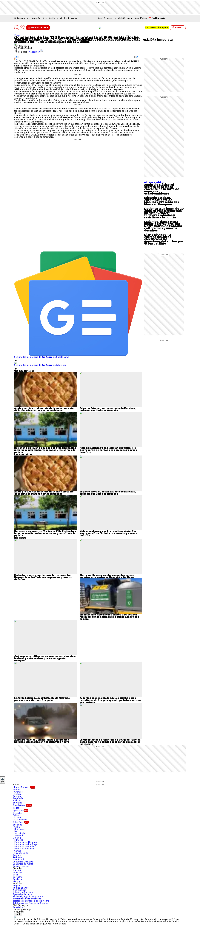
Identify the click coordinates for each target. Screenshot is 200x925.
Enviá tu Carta (21, 853)
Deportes (17, 813)
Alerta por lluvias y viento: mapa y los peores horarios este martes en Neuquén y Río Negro (107, 576)
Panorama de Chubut (24, 846)
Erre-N (17, 817)
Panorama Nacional (24, 849)
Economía (18, 798)
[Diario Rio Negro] (15, 917)
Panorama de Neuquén (25, 842)
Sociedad (17, 825)
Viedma (74, 18)
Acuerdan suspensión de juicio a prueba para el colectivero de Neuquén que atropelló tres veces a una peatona (110, 700)
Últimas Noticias (24, 787)
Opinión (17, 838)
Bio (15, 831)
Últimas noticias (22, 18)
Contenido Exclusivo (23, 862)
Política (16, 790)
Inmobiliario (19, 860)
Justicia (17, 794)
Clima (17, 827)
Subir (18, 914)
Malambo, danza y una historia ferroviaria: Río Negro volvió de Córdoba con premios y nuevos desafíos (163, 226)
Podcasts (17, 857)
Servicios (17, 803)
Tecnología (19, 833)
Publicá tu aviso (21, 888)
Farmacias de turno (22, 894)
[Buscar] (22, 28)
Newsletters (22, 805)
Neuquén (36, 18)
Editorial (18, 840)
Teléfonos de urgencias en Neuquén (31, 903)
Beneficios (18, 907)
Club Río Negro (125, 18)
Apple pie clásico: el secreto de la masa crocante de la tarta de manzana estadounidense (161, 189)
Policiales (17, 855)
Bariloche (53, 18)
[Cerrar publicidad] (2, 778)
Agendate (20, 810)
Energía (17, 796)
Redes (16, 808)
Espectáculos (20, 820)
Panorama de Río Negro (26, 844)
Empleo (16, 886)
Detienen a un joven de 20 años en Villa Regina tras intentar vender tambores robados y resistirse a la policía (164, 213)
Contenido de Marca (23, 864)
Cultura (16, 815)
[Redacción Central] (15, 44)
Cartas (17, 851)
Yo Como (18, 836)
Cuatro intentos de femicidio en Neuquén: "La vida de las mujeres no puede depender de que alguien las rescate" (110, 742)
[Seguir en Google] (15, 59)
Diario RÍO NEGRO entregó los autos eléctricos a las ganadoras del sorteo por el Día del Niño (163, 239)
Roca (45, 18)
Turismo (17, 801)
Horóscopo (19, 829)
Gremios (18, 792)
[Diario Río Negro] (100, 28)
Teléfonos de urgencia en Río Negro (31, 901)
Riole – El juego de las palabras (28, 897)
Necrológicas (141, 18)
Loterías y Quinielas (23, 892)
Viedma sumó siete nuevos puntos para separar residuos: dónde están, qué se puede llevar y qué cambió (109, 617)
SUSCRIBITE (157, 27)
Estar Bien (20, 822)
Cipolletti (64, 18)
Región (17, 35)
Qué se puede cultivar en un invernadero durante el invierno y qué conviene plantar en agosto (45, 657)
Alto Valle (17, 873)
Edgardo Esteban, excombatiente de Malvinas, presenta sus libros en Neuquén (161, 201)
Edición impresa (21, 866)
